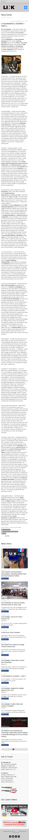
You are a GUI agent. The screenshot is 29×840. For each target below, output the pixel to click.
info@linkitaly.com (9, 782)
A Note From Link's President (10, 632)
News (10, 531)
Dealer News (15, 531)
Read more (5, 578)
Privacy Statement (22, 831)
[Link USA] (12, 7)
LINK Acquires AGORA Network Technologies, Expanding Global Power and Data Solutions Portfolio (13, 574)
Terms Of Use (16, 832)
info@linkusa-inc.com (10, 769)
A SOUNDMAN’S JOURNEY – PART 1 (13, 676)
